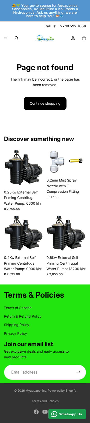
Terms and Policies (45, 401)
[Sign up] (78, 372)
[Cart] (84, 38)
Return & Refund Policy (23, 316)
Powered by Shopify (62, 390)
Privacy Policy (15, 333)
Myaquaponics (36, 390)
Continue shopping (45, 103)
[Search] (16, 38)
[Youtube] (45, 412)
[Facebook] (36, 412)
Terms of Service (18, 308)
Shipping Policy (16, 325)
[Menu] (6, 38)
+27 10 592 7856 (72, 26)
